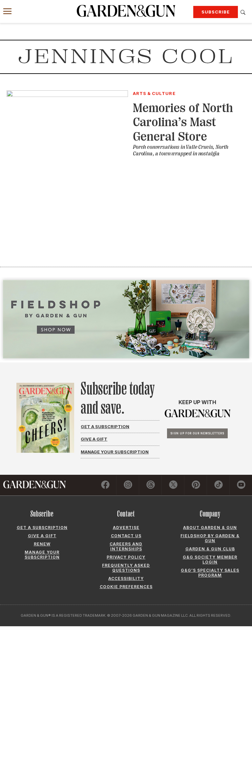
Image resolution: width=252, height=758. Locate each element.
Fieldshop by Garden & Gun (210, 538)
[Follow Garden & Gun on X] (173, 485)
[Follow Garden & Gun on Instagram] (128, 485)
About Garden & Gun (210, 527)
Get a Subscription (105, 426)
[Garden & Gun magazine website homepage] (126, 11)
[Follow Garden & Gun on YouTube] (241, 485)
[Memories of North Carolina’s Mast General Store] (67, 95)
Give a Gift (94, 439)
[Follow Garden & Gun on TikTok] (218, 485)
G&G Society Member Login (210, 559)
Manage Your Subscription (115, 451)
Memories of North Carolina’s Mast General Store (183, 122)
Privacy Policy (126, 557)
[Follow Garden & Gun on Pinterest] (196, 485)
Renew (42, 543)
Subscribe (215, 11)
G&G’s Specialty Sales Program (210, 573)
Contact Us (126, 535)
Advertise (126, 527)
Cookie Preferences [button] (126, 586)
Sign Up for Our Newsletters (197, 433)
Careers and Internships (126, 546)
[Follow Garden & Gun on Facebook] (105, 485)
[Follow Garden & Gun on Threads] (150, 485)
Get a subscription (42, 527)
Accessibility (126, 578)
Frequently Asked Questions (126, 568)
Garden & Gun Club (210, 548)
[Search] (243, 12)
